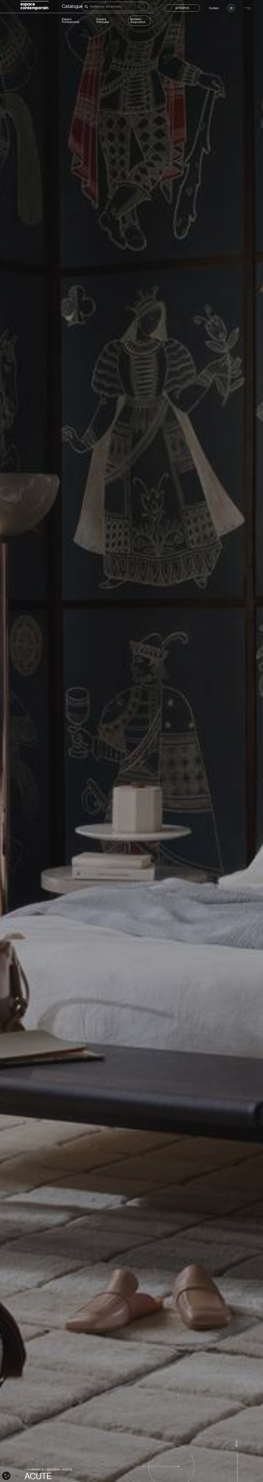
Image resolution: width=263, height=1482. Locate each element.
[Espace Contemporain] (34, 6)
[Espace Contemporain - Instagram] (231, 8)
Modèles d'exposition (138, 21)
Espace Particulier (103, 21)
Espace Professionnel (70, 21)
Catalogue (72, 6)
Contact (214, 8)
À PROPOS (182, 8)
